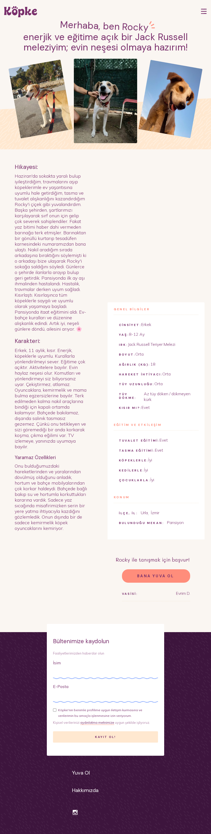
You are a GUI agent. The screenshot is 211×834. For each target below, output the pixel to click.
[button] (204, 11)
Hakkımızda (85, 790)
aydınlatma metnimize (97, 722)
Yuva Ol (81, 772)
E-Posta (60, 686)
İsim (57, 662)
